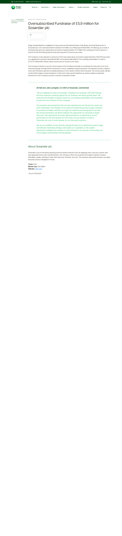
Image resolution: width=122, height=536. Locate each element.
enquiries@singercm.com (35, 1)
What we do (45, 7)
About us (34, 7)
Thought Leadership (83, 7)
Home (12, 19)
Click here (38, 169)
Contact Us (103, 7)
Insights (95, 7)
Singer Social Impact (59, 7)
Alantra (71, 7)
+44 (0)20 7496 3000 (18, 1)
